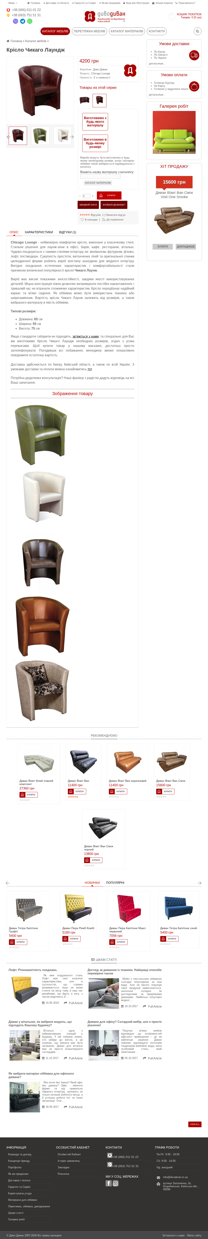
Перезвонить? (187, 3)
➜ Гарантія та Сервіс (84, 3)
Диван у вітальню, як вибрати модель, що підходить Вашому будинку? (40, 1023)
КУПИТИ (163, 246)
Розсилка (63, 1173)
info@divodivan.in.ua (175, 1177)
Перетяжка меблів (89, 31)
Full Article (75, 1003)
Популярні (115, 882)
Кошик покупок (164, 3)
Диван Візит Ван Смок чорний (98, 848)
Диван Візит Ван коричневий (127, 780)
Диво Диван (100, 69)
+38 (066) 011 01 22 (125, 1157)
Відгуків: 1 (97, 214)
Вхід (128, 3)
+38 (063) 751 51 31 (125, 1166)
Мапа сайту (194, 1235)
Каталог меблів (35, 41)
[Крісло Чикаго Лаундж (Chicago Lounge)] (99, 100)
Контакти (157, 31)
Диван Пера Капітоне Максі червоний (92, 929)
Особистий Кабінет (69, 1154)
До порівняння (115, 219)
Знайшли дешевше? (114, 205)
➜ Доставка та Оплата (56, 3)
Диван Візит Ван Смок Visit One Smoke (174, 195)
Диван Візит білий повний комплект (36, 782)
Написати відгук (116, 214)
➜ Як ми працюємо (109, 3)
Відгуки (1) (67, 232)
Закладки (63, 1167)
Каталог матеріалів (127, 31)
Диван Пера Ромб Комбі (43, 928)
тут (90, 369)
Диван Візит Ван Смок (170, 780)
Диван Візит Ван (78, 780)
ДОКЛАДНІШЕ (186, 246)
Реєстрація (142, 3)
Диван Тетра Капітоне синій (143, 928)
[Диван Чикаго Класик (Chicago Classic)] (84, 100)
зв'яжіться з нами (86, 336)
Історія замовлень (69, 1160)
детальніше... (157, 63)
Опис (14, 232)
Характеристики (39, 232)
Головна (35, 3)
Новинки (92, 882)
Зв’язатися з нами (173, 1235)
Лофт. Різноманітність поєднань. (33, 970)
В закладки (91, 219)
